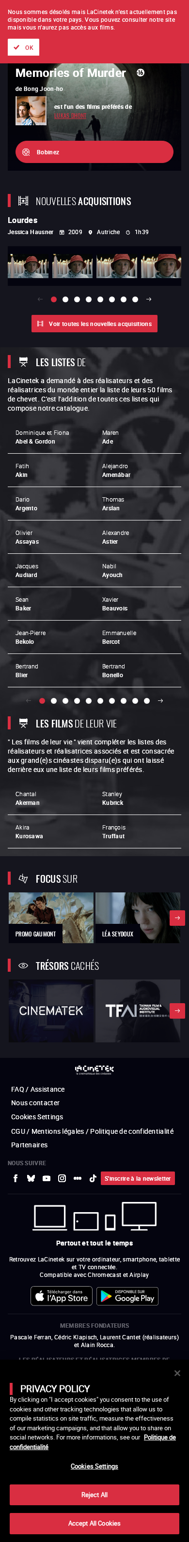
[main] (94, 1451)
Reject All (94, 1494)
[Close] (177, 1373)
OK (29, 47)
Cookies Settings (94, 1466)
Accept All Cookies (94, 1523)
